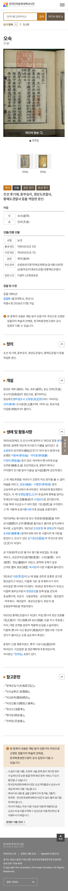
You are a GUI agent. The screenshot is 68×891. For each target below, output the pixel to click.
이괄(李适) (18, 576)
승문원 (7, 450)
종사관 (28, 509)
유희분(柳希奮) (12, 533)
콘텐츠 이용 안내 (14, 822)
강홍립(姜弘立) (26, 494)
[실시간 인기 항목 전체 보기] (16, 24)
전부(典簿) (9, 404)
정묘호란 (31, 591)
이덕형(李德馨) (39, 455)
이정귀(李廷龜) (12, 460)
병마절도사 (19, 399)
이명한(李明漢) (42, 484)
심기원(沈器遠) (36, 538)
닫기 (62, 344)
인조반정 (38, 528)
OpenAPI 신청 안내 (50, 853)
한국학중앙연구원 (13, 845)
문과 (59, 440)
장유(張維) (26, 484)
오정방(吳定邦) (34, 399)
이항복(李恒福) (20, 455)
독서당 (32, 567)
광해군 (50, 528)
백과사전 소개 (9, 853)
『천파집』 (18, 654)
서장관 (37, 499)
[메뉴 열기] (62, 5)
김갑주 (7, 298)
